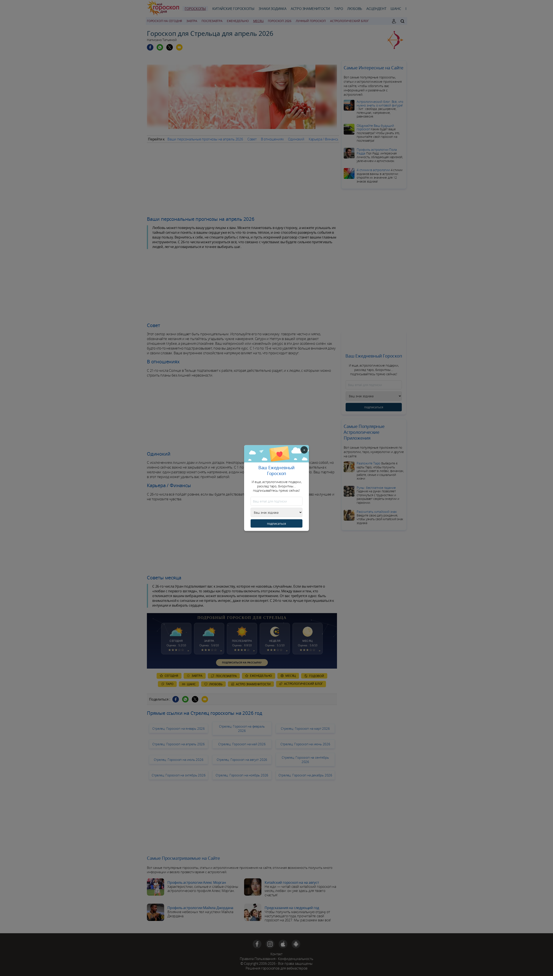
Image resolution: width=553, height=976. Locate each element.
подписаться (276, 523)
